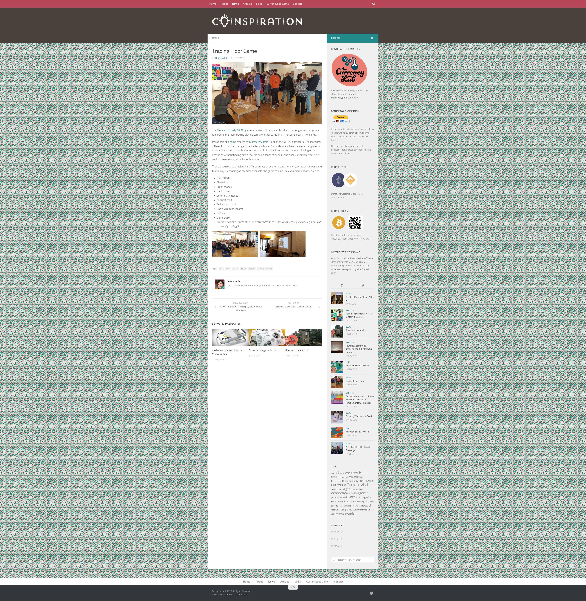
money (235, 269)
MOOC (243, 269)
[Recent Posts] (342, 285)
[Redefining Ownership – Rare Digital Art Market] (337, 315)
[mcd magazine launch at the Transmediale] (230, 337)
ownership (359, 501)
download (355, 489)
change (341, 477)
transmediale (364, 509)
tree (372, 510)
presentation (344, 506)
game (233, 141)
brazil (334, 477)
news (215, 38)
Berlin (364, 472)
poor (372, 501)
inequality (344, 497)
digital (347, 489)
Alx (247, 594)
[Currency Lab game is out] (267, 337)
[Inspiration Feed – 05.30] (337, 367)
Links (259, 3)
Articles (247, 3)
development (337, 489)
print (352, 505)
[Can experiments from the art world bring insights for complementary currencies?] (337, 397)
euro (348, 493)
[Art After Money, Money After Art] (337, 298)
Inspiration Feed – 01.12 (357, 431)
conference (366, 481)
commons (338, 481)
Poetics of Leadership (297, 350)
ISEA (352, 497)
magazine (366, 497)
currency (338, 484)
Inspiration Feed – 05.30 (357, 365)
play (367, 501)
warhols (341, 514)
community (352, 481)
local (358, 497)
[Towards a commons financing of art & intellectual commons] (337, 347)
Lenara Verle (222, 58)
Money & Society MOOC (230, 130)
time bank (352, 509)
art (337, 472)
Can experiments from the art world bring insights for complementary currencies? (359, 399)
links (347, 362)
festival (355, 493)
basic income (351, 472)
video (333, 514)
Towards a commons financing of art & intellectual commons (359, 349)
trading (269, 269)
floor (221, 269)
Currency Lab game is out (262, 350)
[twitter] (372, 38)
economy (338, 493)
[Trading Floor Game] (337, 382)
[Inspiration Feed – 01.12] (337, 433)
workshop (354, 514)
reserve (334, 509)
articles (349, 310)
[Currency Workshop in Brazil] (337, 417)
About (224, 3)
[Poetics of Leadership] (303, 337)
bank (342, 473)
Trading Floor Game (354, 381)
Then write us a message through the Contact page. (350, 269)
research (366, 505)
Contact (297, 3)
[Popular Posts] (363, 285)
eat (361, 489)
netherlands (347, 501)
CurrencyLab (357, 484)
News (235, 3)
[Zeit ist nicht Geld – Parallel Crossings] (337, 448)
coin (346, 477)
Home (212, 3)
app (332, 473)
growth (334, 497)
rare (358, 506)
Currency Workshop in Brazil (358, 416)
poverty (334, 506)
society (252, 269)
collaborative (356, 476)
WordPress (229, 594)
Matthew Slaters (258, 141)
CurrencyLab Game (277, 3)
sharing (342, 509)
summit (261, 269)
